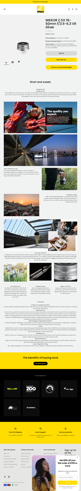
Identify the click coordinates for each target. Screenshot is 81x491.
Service (23, 464)
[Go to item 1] (6, 62)
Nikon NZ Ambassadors (10, 464)
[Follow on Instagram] (9, 477)
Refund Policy (25, 461)
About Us (6, 453)
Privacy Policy (25, 456)
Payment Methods (9, 461)
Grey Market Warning (40, 363)
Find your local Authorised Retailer (61, 67)
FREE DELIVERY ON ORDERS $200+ (40, 1)
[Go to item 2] (12, 62)
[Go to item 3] (19, 62)
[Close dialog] (77, 457)
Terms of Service (26, 453)
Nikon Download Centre (50, 453)
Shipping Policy (25, 459)
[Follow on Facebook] (5, 477)
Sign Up (67, 483)
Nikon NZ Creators (9, 467)
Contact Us (7, 456)
